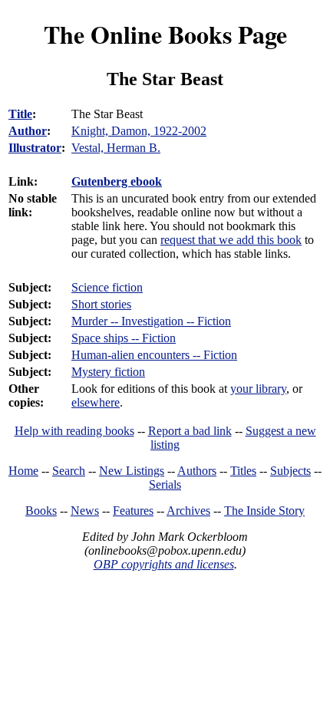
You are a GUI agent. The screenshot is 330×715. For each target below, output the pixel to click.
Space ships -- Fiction (123, 337)
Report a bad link (190, 430)
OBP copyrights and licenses (164, 564)
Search (68, 470)
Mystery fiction (108, 371)
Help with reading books (74, 430)
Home (23, 470)
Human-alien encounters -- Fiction (154, 354)
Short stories (101, 304)
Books (41, 510)
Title (20, 113)
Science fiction (107, 287)
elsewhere (95, 402)
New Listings (131, 470)
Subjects (290, 470)
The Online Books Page (165, 34)
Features (133, 510)
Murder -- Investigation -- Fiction (151, 321)
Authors (196, 470)
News (85, 510)
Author (27, 130)
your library (258, 388)
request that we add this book (231, 239)
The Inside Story (264, 510)
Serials (165, 484)
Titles (243, 470)
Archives (188, 510)
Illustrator (34, 147)
